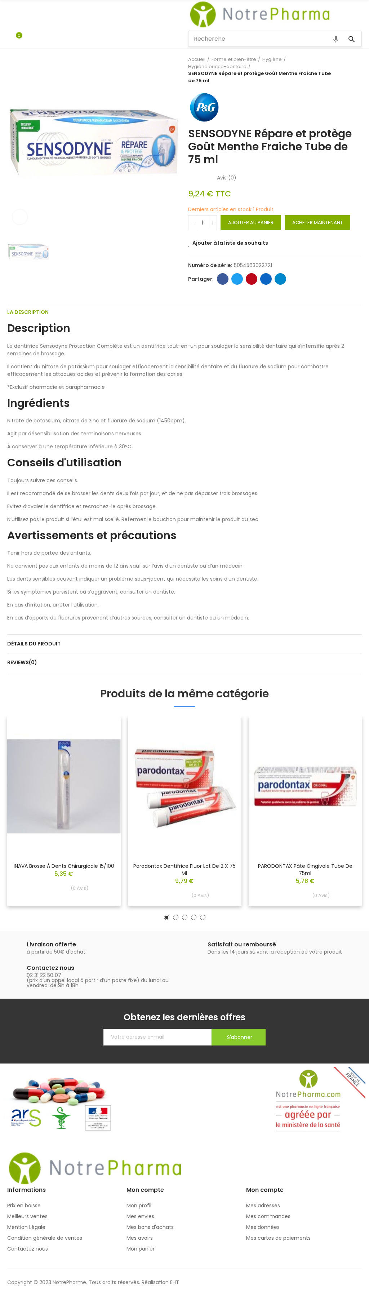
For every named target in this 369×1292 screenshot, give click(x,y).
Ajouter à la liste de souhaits (230, 243)
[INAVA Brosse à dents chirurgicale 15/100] (64, 786)
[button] (166, 917)
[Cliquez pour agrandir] (20, 217)
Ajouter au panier (251, 222)
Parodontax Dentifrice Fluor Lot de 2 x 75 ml (184, 869)
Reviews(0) (22, 662)
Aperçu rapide (102, 743)
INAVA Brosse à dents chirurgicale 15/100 (64, 866)
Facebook (222, 279)
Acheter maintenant (317, 222)
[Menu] (10, 14)
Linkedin (266, 279)
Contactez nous (50, 968)
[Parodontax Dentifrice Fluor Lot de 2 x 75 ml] (184, 786)
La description (28, 312)
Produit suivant (356, 70)
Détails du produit (34, 643)
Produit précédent (338, 70)
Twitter (237, 279)
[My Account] (29, 38)
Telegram (280, 279)
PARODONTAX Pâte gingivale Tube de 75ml (305, 869)
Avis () (226, 177)
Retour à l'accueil (347, 70)
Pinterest (251, 279)
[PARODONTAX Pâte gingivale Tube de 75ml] (305, 786)
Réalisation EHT (160, 1282)
